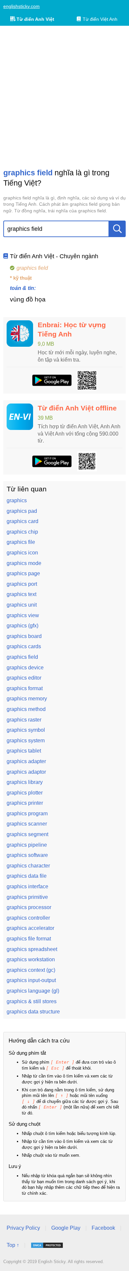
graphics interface (27, 886)
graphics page (23, 573)
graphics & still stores (32, 1001)
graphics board (24, 636)
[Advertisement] (64, 96)
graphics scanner (27, 824)
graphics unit (22, 605)
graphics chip (22, 532)
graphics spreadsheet (32, 949)
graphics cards (24, 646)
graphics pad (22, 511)
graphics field (22, 657)
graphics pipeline (27, 845)
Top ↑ (13, 1245)
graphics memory (27, 698)
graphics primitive (27, 897)
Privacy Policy (23, 1228)
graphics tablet (24, 751)
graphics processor (29, 907)
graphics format (25, 688)
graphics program (27, 813)
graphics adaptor (26, 772)
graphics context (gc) (31, 970)
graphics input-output (31, 980)
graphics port (22, 584)
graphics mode (24, 563)
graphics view (23, 615)
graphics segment (27, 834)
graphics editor (24, 678)
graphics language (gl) (33, 991)
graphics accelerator (30, 928)
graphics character (28, 865)
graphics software (27, 855)
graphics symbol (26, 730)
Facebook (103, 1228)
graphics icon (22, 552)
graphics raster (24, 720)
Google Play (65, 1228)
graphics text (21, 594)
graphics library (25, 782)
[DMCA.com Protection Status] (47, 1245)
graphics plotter (25, 792)
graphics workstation (31, 959)
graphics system (26, 740)
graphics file (21, 542)
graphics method (26, 709)
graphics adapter (26, 761)
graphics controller (28, 918)
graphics (17, 500)
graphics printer (25, 803)
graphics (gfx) (22, 625)
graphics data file (27, 876)
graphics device (25, 667)
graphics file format (29, 938)
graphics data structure (33, 1011)
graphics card (22, 521)
